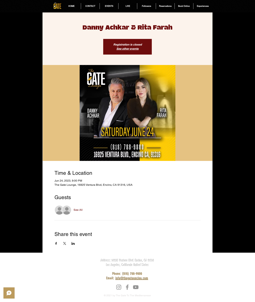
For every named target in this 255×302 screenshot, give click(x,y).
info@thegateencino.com (132, 278)
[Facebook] (127, 287)
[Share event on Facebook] (56, 243)
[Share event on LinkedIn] (73, 243)
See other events (127, 48)
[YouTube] (135, 287)
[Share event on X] (64, 243)
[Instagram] (118, 287)
